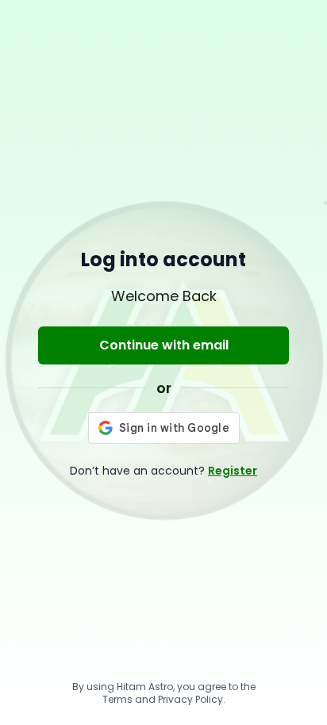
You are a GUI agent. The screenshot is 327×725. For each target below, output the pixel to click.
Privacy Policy (190, 699)
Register (232, 471)
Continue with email (164, 345)
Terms (117, 699)
